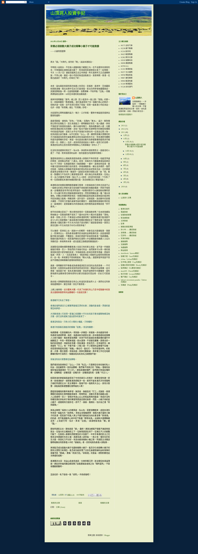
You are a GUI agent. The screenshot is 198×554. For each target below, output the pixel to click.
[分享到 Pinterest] (100, 495)
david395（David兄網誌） (130, 271)
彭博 (122, 224)
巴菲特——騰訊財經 (128, 236)
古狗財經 (124, 221)
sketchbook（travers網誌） (130, 253)
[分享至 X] (94, 495)
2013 (123, 126)
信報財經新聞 (126, 215)
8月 (124, 165)
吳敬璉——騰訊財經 (128, 233)
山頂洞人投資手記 (67, 13)
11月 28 (128, 142)
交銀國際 (124, 244)
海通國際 (124, 247)
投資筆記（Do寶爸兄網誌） (131, 268)
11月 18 (128, 151)
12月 (125, 135)
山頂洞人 (138, 98)
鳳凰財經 (124, 212)
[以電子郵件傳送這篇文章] (89, 495)
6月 (124, 172)
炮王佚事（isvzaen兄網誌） (131, 274)
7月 (124, 169)
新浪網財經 (125, 218)
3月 (124, 182)
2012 (123, 129)
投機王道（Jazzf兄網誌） (130, 256)
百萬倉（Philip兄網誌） (130, 285)
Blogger (107, 535)
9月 (124, 162)
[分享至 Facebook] (97, 495)
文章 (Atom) (60, 507)
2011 (123, 132)
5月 (124, 176)
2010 (123, 187)
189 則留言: (80, 495)
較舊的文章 (104, 503)
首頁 (80, 503)
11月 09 (128, 154)
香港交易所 (125, 209)
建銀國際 (124, 242)
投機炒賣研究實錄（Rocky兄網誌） (134, 265)
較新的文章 (55, 503)
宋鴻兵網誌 (125, 239)
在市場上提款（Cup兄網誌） (132, 262)
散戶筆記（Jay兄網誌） (130, 277)
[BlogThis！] (92, 495)
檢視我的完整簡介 (125, 115)
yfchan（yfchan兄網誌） (130, 259)
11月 (125, 139)
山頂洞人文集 (126, 198)
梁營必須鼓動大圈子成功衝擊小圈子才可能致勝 (74, 46)
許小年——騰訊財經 (128, 230)
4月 (124, 179)
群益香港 (124, 250)
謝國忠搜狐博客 (127, 227)
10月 (125, 159)
